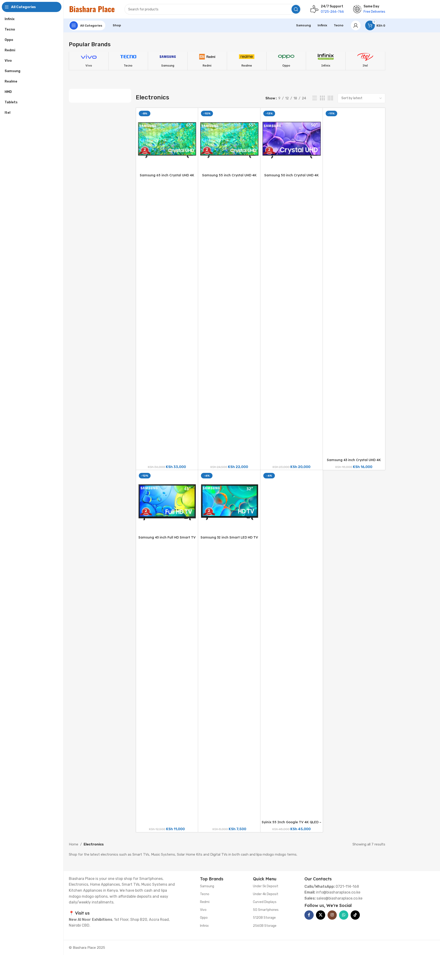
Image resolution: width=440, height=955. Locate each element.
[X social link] (320, 915)
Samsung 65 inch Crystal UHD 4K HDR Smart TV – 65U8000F (167, 177)
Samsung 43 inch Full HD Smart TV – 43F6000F (167, 539)
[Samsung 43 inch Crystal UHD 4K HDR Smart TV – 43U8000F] (354, 282)
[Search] (295, 9)
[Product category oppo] (286, 61)
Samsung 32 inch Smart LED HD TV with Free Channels (229, 539)
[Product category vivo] (88, 61)
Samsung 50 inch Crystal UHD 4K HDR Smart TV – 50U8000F (291, 177)
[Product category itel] (365, 61)
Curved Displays (264, 902)
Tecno (204, 894)
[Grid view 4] (330, 98)
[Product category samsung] (167, 61)
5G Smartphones (266, 910)
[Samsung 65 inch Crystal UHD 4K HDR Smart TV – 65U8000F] (167, 140)
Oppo (204, 918)
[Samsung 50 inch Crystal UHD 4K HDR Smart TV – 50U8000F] (292, 140)
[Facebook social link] (309, 915)
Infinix (204, 926)
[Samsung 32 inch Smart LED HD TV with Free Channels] (229, 502)
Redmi (204, 902)
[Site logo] (92, 9)
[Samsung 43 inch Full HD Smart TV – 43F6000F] (167, 502)
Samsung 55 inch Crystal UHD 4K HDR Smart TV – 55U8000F (229, 177)
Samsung (207, 886)
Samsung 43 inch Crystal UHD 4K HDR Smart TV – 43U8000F (354, 462)
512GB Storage (264, 918)
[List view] (314, 98)
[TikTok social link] (355, 915)
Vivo (203, 910)
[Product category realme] (246, 61)
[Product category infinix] (325, 61)
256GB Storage (264, 926)
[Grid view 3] (322, 98)
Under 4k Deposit (265, 894)
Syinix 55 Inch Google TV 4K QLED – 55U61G (291, 824)
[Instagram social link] (332, 915)
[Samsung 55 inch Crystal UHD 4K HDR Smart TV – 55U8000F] (229, 140)
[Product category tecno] (128, 61)
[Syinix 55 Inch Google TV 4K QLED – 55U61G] (292, 644)
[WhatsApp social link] (343, 915)
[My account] (356, 25)
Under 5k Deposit (265, 886)
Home (73, 844)
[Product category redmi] (207, 61)
